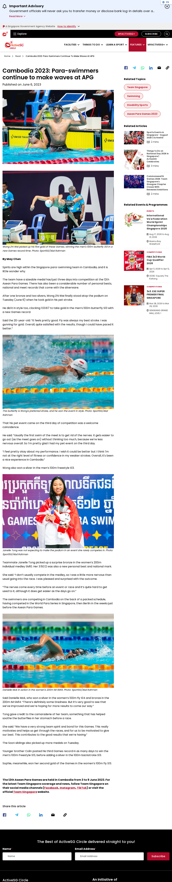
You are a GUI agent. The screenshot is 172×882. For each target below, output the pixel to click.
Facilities (70, 44)
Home (7, 56)
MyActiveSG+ (126, 34)
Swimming (133, 96)
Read (18, 56)
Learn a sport (115, 44)
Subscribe (151, 34)
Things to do (91, 44)
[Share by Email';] (53, 815)
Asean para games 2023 (142, 114)
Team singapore (137, 87)
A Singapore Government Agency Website (30, 26)
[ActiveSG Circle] (14, 45)
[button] (167, 34)
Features (136, 44)
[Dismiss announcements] (167, 6)
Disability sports (137, 105)
